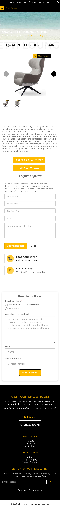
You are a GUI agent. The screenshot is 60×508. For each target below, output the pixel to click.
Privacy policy (35, 490)
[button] (53, 74)
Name (8, 346)
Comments (14, 304)
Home (11, 2)
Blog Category (30, 459)
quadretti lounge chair (38, 35)
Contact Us (44, 2)
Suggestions (32, 304)
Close (33, 246)
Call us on (28, 260)
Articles (30, 457)
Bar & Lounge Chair (16, 35)
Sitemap (22, 490)
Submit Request (15, 246)
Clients (32, 2)
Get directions (31, 417)
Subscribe (52, 482)
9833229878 (31, 424)
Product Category (30, 462)
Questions (14, 308)
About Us (21, 2)
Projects (30, 441)
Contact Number (13, 358)
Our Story (30, 443)
